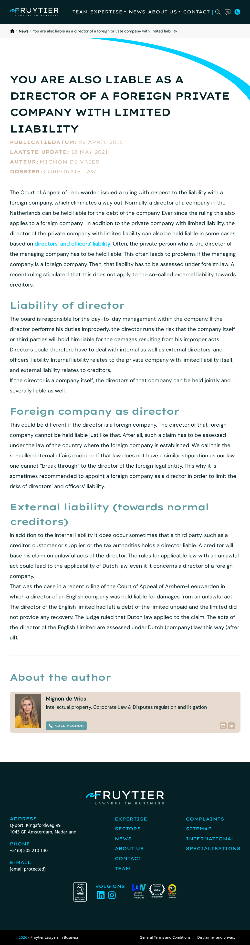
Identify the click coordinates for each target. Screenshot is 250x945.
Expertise (106, 12)
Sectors (128, 829)
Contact (196, 12)
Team (80, 12)
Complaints (205, 819)
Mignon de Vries (69, 162)
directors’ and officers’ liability (72, 243)
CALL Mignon (69, 726)
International (210, 839)
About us (162, 12)
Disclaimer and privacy (216, 937)
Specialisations (213, 848)
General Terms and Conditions (165, 937)
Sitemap (199, 829)
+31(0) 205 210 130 (29, 850)
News (137, 12)
